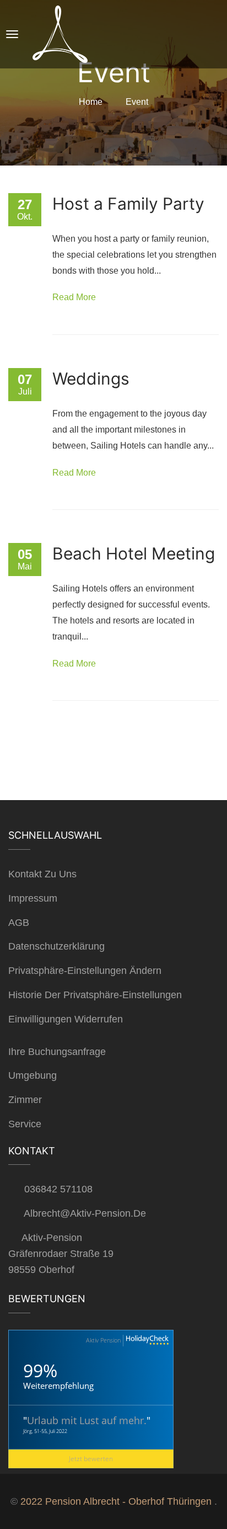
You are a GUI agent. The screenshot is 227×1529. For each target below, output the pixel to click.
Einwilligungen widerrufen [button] (65, 1019)
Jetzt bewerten (91, 1458)
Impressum (32, 898)
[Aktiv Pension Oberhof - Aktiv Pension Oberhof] (74, 34)
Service (24, 1124)
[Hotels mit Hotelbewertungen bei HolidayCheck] (146, 1340)
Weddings (90, 378)
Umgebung (32, 1075)
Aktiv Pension (103, 1340)
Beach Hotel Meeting (133, 553)
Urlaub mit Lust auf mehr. (87, 1420)
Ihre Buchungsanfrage (57, 1051)
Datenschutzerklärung (56, 946)
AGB (18, 922)
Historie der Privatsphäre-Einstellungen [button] (95, 994)
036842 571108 (58, 1189)
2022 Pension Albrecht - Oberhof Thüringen (116, 1501)
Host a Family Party (128, 204)
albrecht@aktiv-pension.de (85, 1213)
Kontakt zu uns (42, 874)
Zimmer (25, 1099)
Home (90, 101)
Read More (74, 297)
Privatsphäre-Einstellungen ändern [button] (84, 970)
